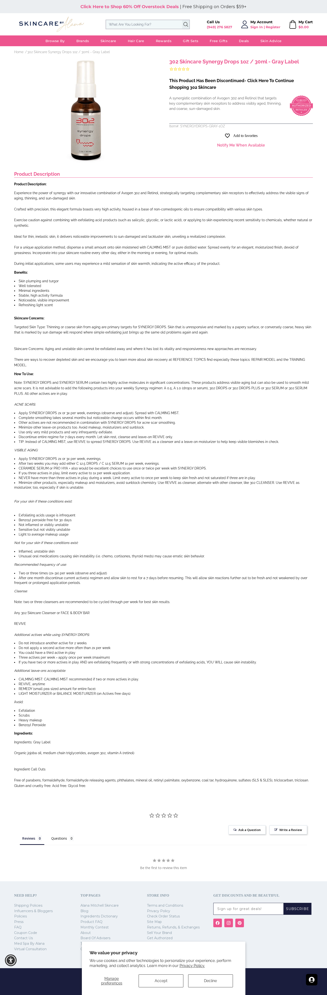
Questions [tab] (59, 838)
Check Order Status (163, 916)
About (85, 933)
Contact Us (23, 938)
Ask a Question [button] (249, 830)
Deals (244, 41)
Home (18, 52)
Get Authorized (160, 938)
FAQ (18, 927)
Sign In (256, 27)
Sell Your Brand (159, 933)
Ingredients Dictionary (99, 916)
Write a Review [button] (290, 830)
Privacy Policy (158, 911)
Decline (210, 980)
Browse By (55, 41)
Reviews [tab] (28, 838)
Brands (82, 41)
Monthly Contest (94, 927)
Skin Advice (271, 41)
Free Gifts (218, 41)
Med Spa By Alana (29, 943)
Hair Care (136, 41)
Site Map (154, 922)
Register (273, 27)
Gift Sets (190, 41)
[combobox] (148, 24)
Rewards (163, 41)
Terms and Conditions (165, 905)
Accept (161, 980)
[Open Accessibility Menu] (11, 960)
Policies (20, 916)
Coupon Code (25, 933)
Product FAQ (91, 922)
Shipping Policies (28, 905)
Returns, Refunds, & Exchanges (173, 927)
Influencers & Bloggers (33, 911)
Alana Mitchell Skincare (99, 905)
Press (18, 922)
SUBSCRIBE (297, 909)
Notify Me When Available (241, 145)
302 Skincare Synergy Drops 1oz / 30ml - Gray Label (68, 52)
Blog (84, 911)
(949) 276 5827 (219, 27)
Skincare (108, 41)
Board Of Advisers (95, 938)
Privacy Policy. (192, 965)
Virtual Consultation (30, 949)
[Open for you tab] (311, 979)
